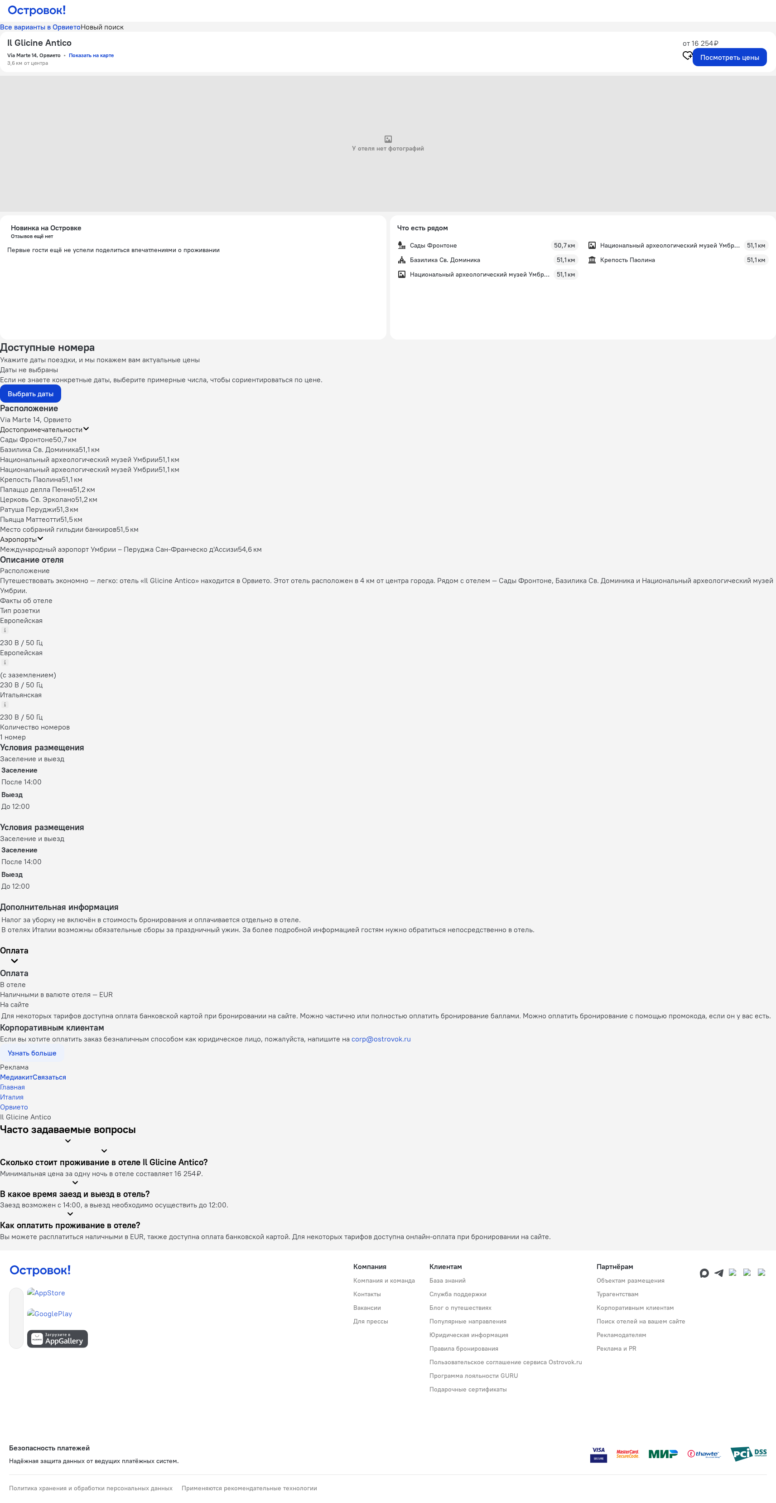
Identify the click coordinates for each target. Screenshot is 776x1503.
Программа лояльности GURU (473, 1376)
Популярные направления (467, 1321)
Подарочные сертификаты (468, 1389)
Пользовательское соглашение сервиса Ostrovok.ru (505, 1362)
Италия (12, 1096)
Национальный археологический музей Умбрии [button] (79, 459)
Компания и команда (384, 1280)
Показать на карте (91, 55)
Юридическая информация (468, 1335)
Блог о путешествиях (460, 1308)
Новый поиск (102, 26)
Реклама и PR (616, 1348)
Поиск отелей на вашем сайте (641, 1321)
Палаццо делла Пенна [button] (36, 489)
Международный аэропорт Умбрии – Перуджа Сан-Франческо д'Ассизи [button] (119, 549)
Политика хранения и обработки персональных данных (91, 1488)
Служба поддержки (458, 1294)
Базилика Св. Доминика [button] (39, 449)
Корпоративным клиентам (635, 1308)
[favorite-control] (688, 56)
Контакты (367, 1294)
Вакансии (367, 1308)
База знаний (447, 1280)
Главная (12, 1086)
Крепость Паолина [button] (31, 479)
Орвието (14, 1106)
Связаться (49, 1076)
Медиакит (16, 1076)
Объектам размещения (631, 1280)
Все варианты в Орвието (40, 26)
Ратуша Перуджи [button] (28, 509)
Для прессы (370, 1321)
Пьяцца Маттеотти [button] (30, 519)
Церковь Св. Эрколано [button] (37, 499)
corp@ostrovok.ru (381, 1038)
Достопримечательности (41, 429)
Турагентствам (618, 1294)
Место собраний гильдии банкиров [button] (58, 529)
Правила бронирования (463, 1348)
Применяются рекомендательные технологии (249, 1488)
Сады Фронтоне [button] (26, 439)
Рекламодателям (621, 1335)
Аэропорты (18, 539)
